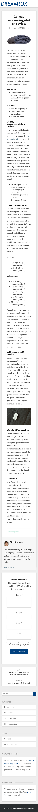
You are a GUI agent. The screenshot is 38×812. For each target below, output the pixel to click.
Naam (19, 613)
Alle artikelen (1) (9, 567)
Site (19, 633)
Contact (7, 739)
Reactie (19, 595)
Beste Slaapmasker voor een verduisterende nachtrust (19, 672)
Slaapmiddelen (10, 718)
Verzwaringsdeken (13, 532)
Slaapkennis (8, 713)
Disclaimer (30, 808)
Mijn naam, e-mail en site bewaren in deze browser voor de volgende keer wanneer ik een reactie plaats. (19, 644)
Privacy (23, 808)
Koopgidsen (9, 707)
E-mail (19, 623)
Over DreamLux (10, 744)
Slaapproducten (10, 724)
